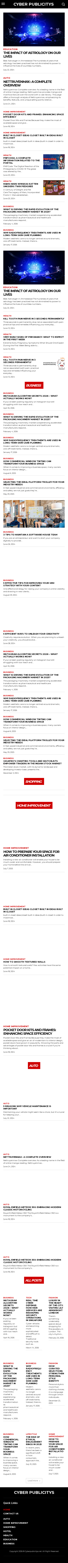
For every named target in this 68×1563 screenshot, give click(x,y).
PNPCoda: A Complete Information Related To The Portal (21, 160)
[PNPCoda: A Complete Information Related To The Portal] (54, 161)
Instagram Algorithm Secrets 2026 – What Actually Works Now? (30, 397)
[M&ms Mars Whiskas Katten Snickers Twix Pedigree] (54, 187)
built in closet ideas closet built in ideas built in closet (33, 136)
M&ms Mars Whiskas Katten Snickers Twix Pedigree (20, 185)
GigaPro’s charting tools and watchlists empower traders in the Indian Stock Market (32, 762)
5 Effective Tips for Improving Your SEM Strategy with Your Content (28, 584)
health (7, 155)
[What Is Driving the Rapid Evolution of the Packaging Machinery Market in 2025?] (11, 1355)
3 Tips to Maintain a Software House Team (30, 534)
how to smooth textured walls (24, 961)
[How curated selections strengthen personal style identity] (57, 1355)
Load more (33, 1480)
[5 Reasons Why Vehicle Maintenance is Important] (34, 1085)
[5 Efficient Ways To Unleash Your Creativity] (34, 613)
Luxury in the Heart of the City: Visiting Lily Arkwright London (56, 1306)
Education (10, 49)
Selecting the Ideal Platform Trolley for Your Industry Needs (33, 483)
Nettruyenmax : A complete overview (27, 83)
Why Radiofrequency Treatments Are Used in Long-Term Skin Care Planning (32, 233)
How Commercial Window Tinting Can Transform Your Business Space (27, 462)
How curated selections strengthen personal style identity (56, 1373)
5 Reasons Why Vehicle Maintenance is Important (27, 1107)
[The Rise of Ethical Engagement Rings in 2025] (34, 1426)
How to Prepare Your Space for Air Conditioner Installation (31, 853)
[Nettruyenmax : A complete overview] (34, 1136)
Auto (6, 78)
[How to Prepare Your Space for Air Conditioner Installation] (34, 828)
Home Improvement (14, 112)
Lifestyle (31, 1434)
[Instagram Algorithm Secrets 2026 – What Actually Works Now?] (11, 1289)
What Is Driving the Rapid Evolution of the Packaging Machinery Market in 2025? (30, 210)
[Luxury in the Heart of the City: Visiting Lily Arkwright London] (57, 1289)
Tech (29, 1298)
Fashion (53, 1298)
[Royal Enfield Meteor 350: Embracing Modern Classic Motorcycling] (34, 1186)
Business (8, 206)
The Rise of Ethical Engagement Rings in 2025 (34, 1441)
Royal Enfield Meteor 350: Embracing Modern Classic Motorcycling (32, 1208)
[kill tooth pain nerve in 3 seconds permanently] (54, 363)
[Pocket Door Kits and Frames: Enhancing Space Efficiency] (34, 1000)
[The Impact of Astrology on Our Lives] (34, 29)
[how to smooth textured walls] (34, 941)
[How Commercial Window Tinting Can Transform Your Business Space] (11, 1426)
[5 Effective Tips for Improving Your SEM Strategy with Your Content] (34, 562)
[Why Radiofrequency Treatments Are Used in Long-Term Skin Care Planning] (34, 1355)
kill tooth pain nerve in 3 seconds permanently (33, 318)
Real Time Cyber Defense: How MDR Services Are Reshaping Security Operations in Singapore (34, 1310)
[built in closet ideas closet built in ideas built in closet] (34, 888)
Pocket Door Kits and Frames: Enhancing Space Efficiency (33, 115)
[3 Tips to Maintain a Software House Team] (34, 514)
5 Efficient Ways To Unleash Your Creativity (31, 633)
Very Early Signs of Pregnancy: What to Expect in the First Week (33, 338)
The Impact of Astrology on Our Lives (31, 54)
